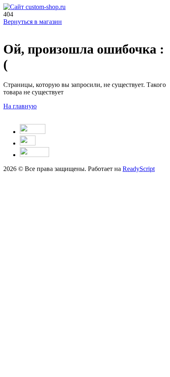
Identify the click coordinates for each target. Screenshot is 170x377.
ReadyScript (139, 168)
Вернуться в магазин (32, 21)
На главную (20, 106)
